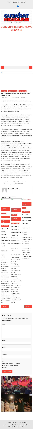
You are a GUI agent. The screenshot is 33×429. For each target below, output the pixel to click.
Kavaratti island (22, 182)
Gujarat (4, 213)
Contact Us (18, 425)
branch (10, 182)
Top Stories (22, 91)
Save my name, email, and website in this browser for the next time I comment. (11, 365)
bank (7, 182)
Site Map (22, 427)
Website (4, 354)
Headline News (13, 91)
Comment (5, 324)
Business (4, 91)
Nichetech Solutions (3, 256)
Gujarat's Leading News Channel (16, 28)
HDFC (13, 182)
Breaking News (4, 209)
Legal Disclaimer (13, 427)
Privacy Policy (26, 425)
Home (5, 425)
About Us (11, 425)
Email (4, 347)
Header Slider (5, 217)
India (17, 182)
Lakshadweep (4, 184)
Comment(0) (24, 97)
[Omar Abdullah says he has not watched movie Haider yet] (27, 199)
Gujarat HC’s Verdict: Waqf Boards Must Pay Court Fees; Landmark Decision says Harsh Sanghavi (16, 235)
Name (4, 340)
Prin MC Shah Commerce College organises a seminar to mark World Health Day (29, 306)
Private (12, 184)
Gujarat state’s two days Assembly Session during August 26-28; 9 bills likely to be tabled (5, 237)
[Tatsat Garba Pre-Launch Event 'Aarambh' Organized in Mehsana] (16, 403)
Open (9, 184)
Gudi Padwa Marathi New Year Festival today (6, 306)
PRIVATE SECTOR (19, 184)
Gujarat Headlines (15, 97)
